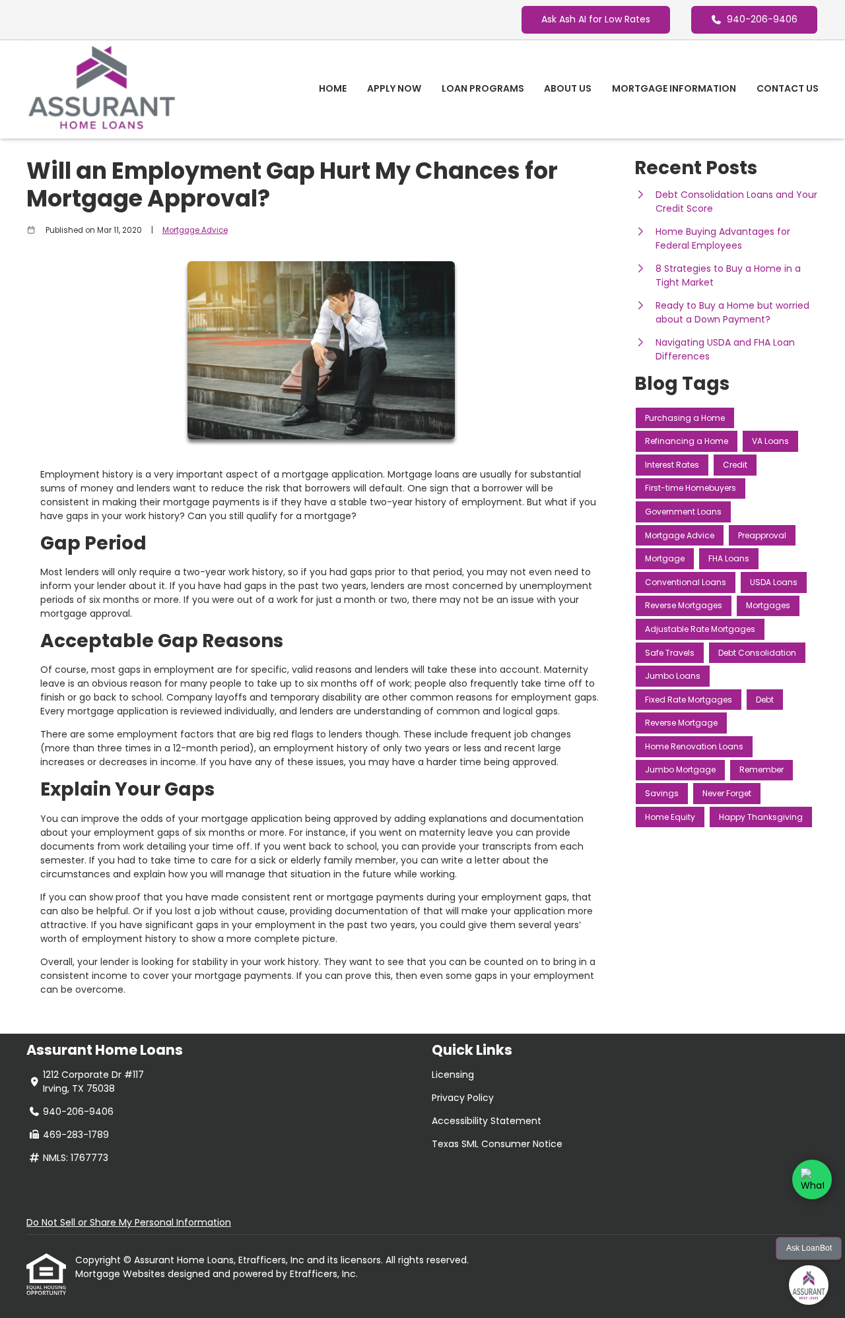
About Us (568, 88)
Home (333, 88)
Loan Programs (483, 88)
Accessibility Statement (486, 1120)
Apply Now (394, 88)
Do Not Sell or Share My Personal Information (128, 1222)
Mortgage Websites (121, 1273)
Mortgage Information (674, 88)
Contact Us (788, 88)
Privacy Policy (463, 1097)
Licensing (453, 1074)
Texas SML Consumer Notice (497, 1143)
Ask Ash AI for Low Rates (595, 19)
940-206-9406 (762, 19)
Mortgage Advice (195, 230)
